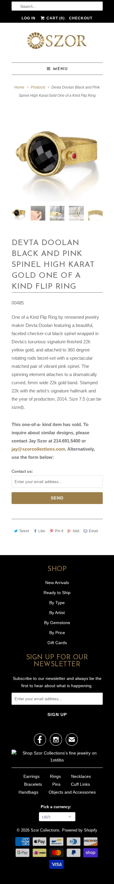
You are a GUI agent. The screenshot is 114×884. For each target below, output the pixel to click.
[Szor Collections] (57, 42)
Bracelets (33, 784)
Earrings (31, 776)
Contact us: (22, 471)
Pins (56, 784)
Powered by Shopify (79, 830)
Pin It (59, 531)
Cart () (55, 18)
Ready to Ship (57, 592)
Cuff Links (80, 784)
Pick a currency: (57, 807)
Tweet (24, 531)
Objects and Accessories (72, 792)
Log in (29, 18)
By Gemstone (57, 622)
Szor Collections (45, 830)
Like (41, 531)
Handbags (28, 792)
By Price (57, 632)
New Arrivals (57, 582)
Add (76, 531)
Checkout (80, 18)
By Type (57, 602)
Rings (55, 776)
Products (38, 87)
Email (93, 531)
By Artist (57, 612)
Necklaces (81, 776)
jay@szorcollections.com (38, 449)
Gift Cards (57, 642)
